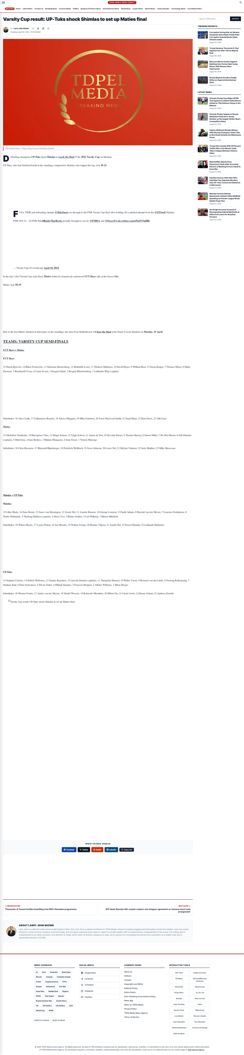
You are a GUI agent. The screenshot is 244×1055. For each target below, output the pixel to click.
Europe (39, 986)
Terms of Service (131, 1017)
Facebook (70, 850)
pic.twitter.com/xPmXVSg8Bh (134, 221)
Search (235, 19)
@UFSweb (160, 212)
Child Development (179, 1028)
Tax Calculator (199, 1022)
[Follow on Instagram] (48, 28)
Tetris (200, 1004)
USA (71, 1006)
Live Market (179, 1016)
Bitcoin (39, 977)
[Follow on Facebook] (38, 28)
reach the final (66, 157)
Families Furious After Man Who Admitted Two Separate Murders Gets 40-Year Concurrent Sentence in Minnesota (224, 181)
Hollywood (50, 986)
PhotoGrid (179, 987)
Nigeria (65, 991)
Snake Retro (179, 993)
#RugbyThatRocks (52, 221)
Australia (54, 972)
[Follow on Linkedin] (43, 28)
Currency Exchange (199, 1028)
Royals (61, 996)
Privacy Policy (130, 1009)
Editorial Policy (131, 988)
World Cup (40, 1010)
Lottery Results (163, 9)
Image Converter (199, 973)
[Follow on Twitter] (33, 28)
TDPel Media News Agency (122, 2)
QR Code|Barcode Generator (200, 980)
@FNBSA (95, 221)
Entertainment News (111, 9)
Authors (127, 976)
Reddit (98, 850)
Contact (127, 980)
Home (18, 9)
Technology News (178, 9)
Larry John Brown (21, 28)
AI (37, 972)
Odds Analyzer (179, 1033)
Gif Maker (179, 979)
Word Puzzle (200, 987)
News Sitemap (58, 1020)
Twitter (85, 850)
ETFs (65, 982)
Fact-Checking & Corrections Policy (140, 996)
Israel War (40, 991)
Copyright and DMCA (133, 984)
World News (126, 9)
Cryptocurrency (51, 982)
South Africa (61, 1001)
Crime (38, 982)
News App (128, 1000)
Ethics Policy (130, 992)
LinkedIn (112, 850)
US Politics (60, 1006)
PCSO (38, 996)
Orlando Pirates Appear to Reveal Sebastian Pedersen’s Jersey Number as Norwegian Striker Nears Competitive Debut (224, 117)
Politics (76, 9)
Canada (49, 977)
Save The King (179, 1004)
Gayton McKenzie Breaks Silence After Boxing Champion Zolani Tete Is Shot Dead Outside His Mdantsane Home (225, 133)
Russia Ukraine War (44, 1001)
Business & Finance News (91, 9)
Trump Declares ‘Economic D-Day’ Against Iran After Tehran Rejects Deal (224, 50)
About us (128, 972)
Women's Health (200, 1016)
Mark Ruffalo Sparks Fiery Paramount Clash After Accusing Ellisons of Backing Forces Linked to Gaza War (225, 165)
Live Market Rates (195, 9)
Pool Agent (49, 996)
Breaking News (51, 9)
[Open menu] (3, 2)
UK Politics (47, 1006)
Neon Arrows (200, 998)
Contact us (38, 9)
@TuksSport (61, 212)
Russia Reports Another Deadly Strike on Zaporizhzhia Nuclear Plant (223, 79)
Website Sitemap (41, 1020)
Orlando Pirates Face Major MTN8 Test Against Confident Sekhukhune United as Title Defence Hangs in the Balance (225, 102)
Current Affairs (65, 9)
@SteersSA (111, 221)
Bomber (179, 998)
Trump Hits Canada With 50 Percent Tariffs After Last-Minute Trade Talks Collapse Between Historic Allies (225, 149)
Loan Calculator (179, 1022)
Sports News (150, 9)
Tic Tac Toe (200, 993)
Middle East (53, 991)
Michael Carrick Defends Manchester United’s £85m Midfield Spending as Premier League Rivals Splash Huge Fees (224, 197)
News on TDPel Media (133, 1005)
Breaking (10, 9)
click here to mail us (196, 1050)
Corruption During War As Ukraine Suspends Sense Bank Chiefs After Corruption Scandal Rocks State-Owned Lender (224, 36)
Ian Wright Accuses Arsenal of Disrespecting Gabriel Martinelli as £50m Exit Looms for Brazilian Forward (224, 213)
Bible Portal (199, 1010)
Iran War (62, 986)
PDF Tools (179, 973)
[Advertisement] (98, 180)
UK (37, 1006)
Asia (44, 972)
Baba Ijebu (66, 972)
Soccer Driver (179, 1010)
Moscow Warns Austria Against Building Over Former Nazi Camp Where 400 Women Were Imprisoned (223, 65)
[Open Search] (240, 2)
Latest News (27, 9)
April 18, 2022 (51, 268)
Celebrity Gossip (63, 977)
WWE (51, 1010)
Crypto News (138, 9)
